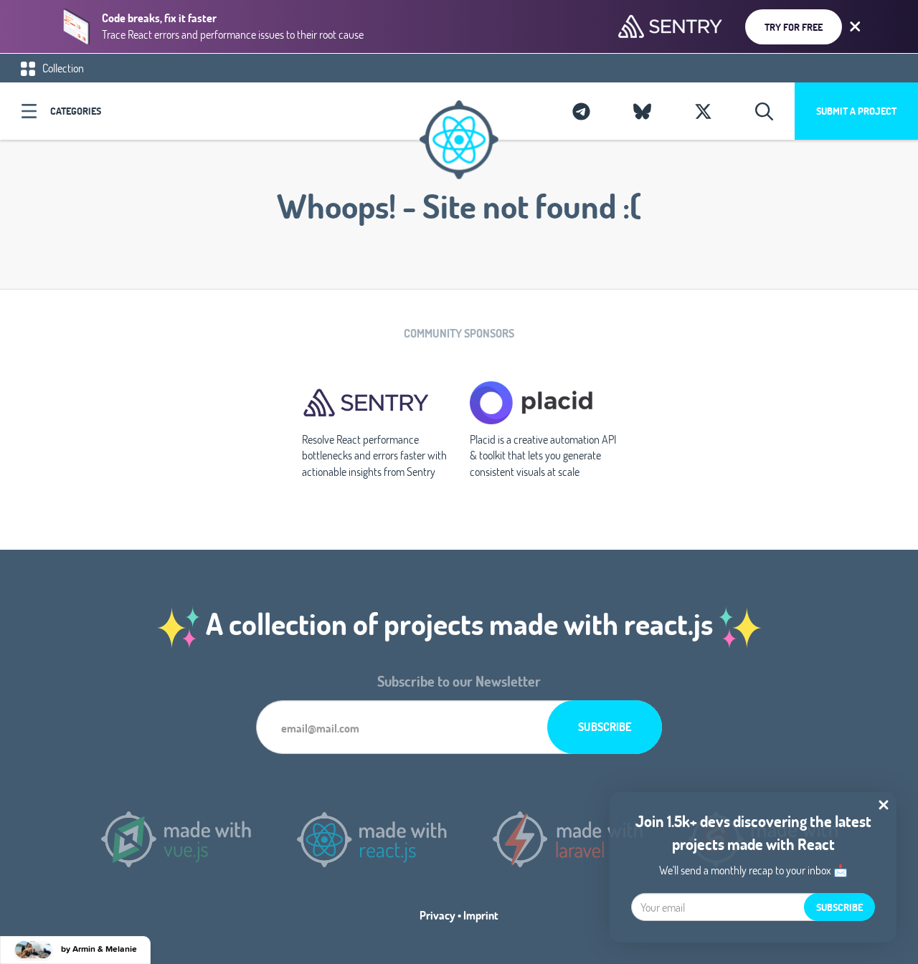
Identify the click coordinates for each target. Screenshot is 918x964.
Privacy (437, 914)
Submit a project (856, 111)
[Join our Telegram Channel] (581, 111)
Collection (62, 67)
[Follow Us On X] (703, 111)
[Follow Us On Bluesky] (642, 111)
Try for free (794, 27)
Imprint (480, 914)
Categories (75, 111)
